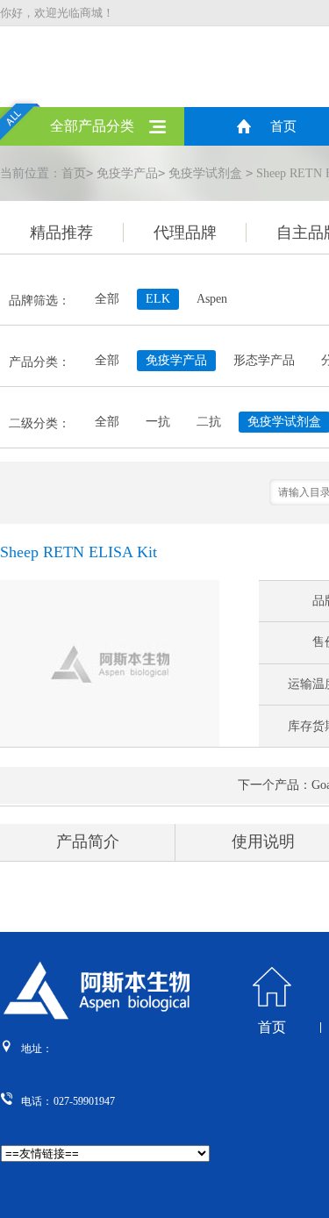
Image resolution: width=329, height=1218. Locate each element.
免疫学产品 (127, 173)
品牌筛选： (39, 300)
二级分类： (39, 423)
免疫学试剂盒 (205, 173)
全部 (107, 298)
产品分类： (39, 362)
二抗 (209, 421)
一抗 (158, 421)
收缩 (316, 288)
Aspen (212, 298)
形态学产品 (264, 360)
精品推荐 (61, 232)
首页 (283, 126)
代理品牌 (185, 232)
